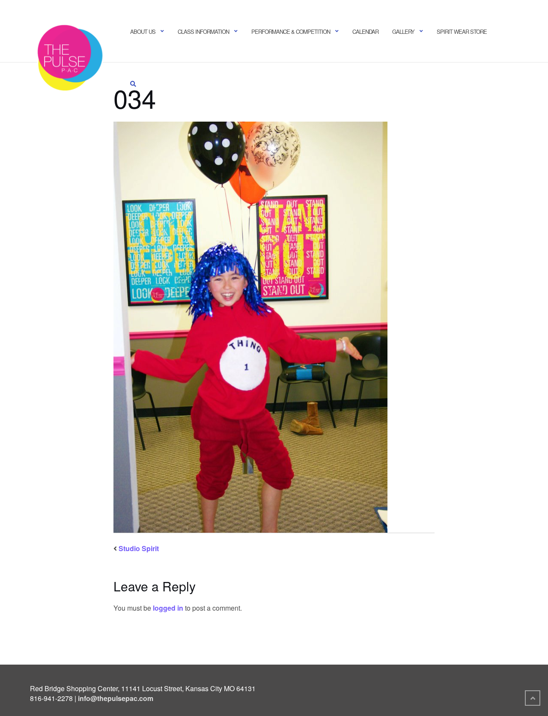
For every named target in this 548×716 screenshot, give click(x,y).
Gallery (403, 31)
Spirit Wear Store (462, 31)
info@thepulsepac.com (115, 698)
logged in (168, 608)
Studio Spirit (139, 548)
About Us (142, 31)
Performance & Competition (290, 31)
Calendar (365, 31)
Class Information (203, 31)
